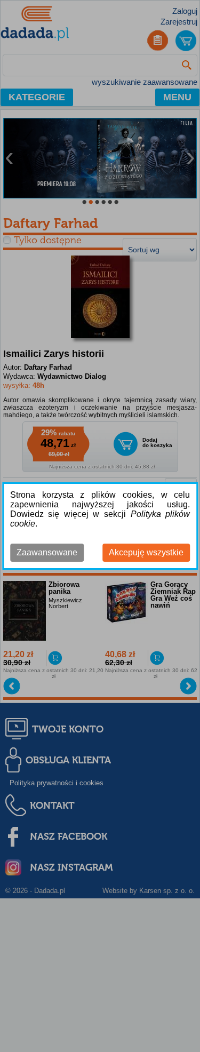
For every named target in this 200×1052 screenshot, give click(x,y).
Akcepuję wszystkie (146, 552)
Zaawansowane (47, 552)
